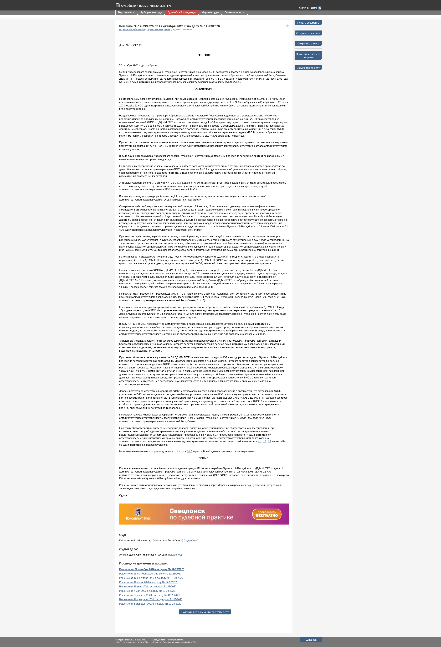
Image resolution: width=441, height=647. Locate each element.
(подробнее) (191, 540)
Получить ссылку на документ (308, 56)
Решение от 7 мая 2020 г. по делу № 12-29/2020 (147, 590)
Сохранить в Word (308, 43)
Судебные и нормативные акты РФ (146, 5)
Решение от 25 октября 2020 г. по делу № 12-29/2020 (150, 573)
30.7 (189, 451)
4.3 (269, 441)
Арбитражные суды (151, 12)
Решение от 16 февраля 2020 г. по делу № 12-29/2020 (150, 599)
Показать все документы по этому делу (205, 611)
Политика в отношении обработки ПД (179, 642)
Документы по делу (308, 67)
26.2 (143, 323)
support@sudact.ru (175, 640)
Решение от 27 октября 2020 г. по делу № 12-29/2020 (151, 569)
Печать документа (308, 22)
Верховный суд (126, 12)
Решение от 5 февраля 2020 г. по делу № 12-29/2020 (150, 603)
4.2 (264, 441)
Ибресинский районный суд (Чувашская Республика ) (145, 29)
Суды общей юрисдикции (182, 12)
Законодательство (235, 12)
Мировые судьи (210, 12)
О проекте (156, 642)
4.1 (259, 441)
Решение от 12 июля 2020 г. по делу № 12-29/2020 (148, 582)
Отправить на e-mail (308, 33)
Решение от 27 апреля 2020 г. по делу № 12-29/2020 (149, 595)
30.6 (179, 182)
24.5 (165, 145)
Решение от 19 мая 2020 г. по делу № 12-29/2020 (147, 586)
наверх (311, 639)
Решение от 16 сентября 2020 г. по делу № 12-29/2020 (151, 577)
